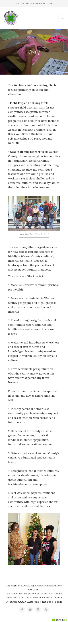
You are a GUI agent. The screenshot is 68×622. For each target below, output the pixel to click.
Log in (58, 601)
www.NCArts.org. (29, 601)
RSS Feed (47, 601)
